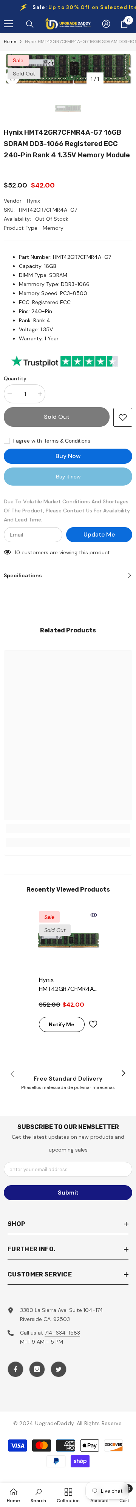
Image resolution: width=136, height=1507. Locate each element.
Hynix (33, 200)
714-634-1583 (62, 1332)
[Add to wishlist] (122, 417)
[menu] (8, 23)
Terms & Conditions (67, 441)
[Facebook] (15, 1369)
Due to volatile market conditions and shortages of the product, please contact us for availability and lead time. (67, 510)
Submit (68, 1192)
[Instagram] (37, 1369)
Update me (99, 534)
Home (10, 41)
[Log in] (106, 24)
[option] (68, 68)
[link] (68, 828)
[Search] (29, 24)
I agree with (27, 440)
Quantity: (16, 378)
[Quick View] (93, 915)
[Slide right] (123, 1074)
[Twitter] (58, 1369)
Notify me (61, 1024)
